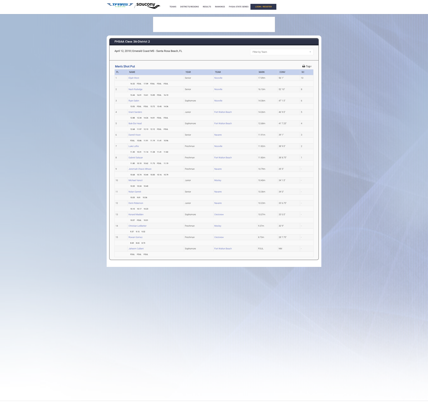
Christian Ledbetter (137, 226)
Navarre (218, 135)
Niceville (218, 78)
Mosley (217, 180)
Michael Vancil (135, 180)
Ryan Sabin (134, 100)
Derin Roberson (136, 203)
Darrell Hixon (135, 135)
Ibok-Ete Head (135, 123)
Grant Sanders (135, 112)
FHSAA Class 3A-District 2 (132, 42)
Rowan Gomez (135, 237)
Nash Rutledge (135, 89)
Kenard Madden (136, 214)
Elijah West (134, 78)
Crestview (219, 214)
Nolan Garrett (135, 191)
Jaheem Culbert (136, 248)
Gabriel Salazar (136, 157)
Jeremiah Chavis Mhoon (140, 169)
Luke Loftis (134, 146)
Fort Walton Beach (223, 112)
